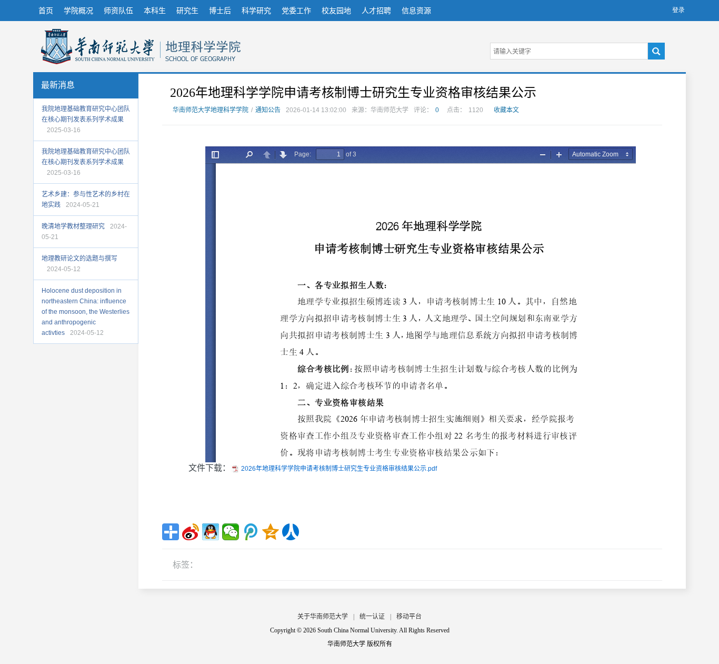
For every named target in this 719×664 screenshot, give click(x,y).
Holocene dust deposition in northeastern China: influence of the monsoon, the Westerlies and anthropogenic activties (85, 311)
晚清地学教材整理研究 (73, 226)
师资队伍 (118, 10)
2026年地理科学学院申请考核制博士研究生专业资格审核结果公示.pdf (339, 468)
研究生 (187, 10)
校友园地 (336, 10)
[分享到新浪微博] (190, 531)
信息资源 (416, 10)
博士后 (220, 10)
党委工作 (296, 10)
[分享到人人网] (290, 531)
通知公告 (268, 110)
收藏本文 (506, 110)
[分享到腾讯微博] (250, 531)
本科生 (155, 10)
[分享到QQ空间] (270, 531)
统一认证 (372, 616)
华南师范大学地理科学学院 (98, 46)
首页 (45, 10)
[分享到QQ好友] (210, 531)
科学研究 (256, 10)
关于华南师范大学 (322, 616)
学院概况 (78, 10)
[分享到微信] (230, 531)
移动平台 (409, 616)
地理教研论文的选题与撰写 (79, 258)
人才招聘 (376, 10)
